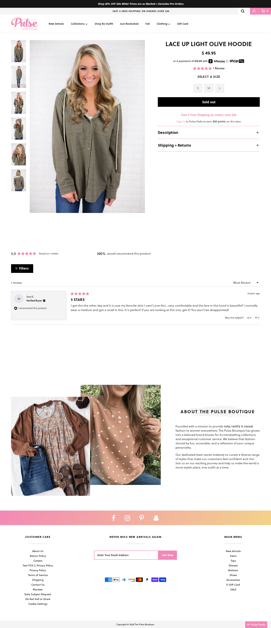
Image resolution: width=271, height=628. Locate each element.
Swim (233, 556)
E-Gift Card (233, 585)
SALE (233, 589)
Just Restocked (129, 24)
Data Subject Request (38, 594)
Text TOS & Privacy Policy (38, 565)
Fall (147, 24)
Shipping (38, 580)
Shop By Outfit (104, 24)
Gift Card (182, 24)
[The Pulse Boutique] (24, 23)
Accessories (233, 580)
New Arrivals (56, 24)
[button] (209, 68)
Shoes (233, 575)
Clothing (162, 24)
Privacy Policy (38, 570)
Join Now (167, 555)
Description (168, 132)
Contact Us (37, 585)
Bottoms (233, 570)
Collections (78, 24)
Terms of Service (38, 575)
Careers (37, 561)
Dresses (233, 565)
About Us (37, 551)
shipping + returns (174, 145)
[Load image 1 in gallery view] (87, 126)
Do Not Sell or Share (37, 599)
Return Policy (38, 556)
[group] (87, 126)
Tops (233, 561)
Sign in (180, 121)
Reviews (38, 589)
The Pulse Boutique (144, 624)
